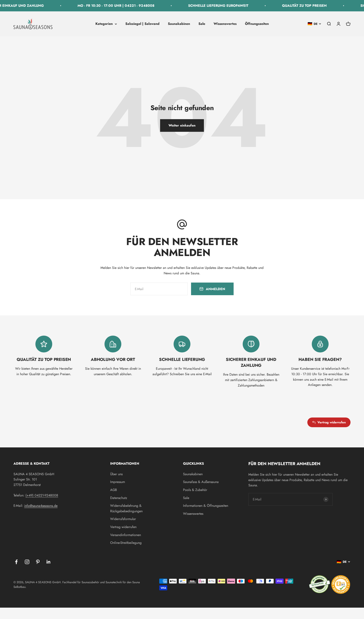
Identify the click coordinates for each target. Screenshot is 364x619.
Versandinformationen (125, 534)
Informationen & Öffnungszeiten (205, 505)
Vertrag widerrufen (331, 422)
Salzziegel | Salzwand (142, 23)
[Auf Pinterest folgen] (38, 562)
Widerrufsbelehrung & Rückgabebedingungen (126, 508)
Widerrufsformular (123, 518)
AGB (113, 489)
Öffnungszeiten (257, 23)
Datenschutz (118, 497)
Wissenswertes (225, 23)
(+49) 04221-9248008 (41, 495)
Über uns (116, 474)
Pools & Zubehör (195, 489)
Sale (201, 23)
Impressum (117, 481)
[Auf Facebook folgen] (16, 562)
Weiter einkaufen (182, 125)
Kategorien (104, 23)
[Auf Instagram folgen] (27, 562)
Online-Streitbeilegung (126, 542)
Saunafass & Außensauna (201, 481)
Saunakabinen (179, 23)
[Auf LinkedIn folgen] (48, 562)
